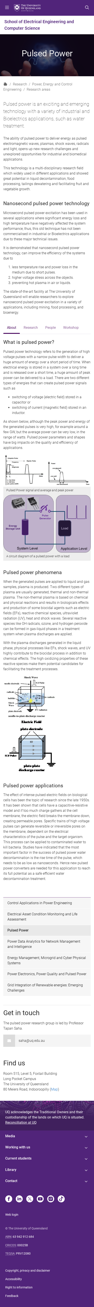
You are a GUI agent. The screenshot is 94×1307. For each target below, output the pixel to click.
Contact (11, 1181)
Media (10, 1136)
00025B (22, 1245)
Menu (7, 8)
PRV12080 (23, 1253)
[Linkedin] (19, 1199)
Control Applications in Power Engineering (39, 903)
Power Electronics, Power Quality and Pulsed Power (46, 974)
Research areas (38, 89)
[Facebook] (8, 1199)
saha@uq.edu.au (32, 1041)
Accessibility (13, 1279)
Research (20, 84)
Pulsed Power (17, 930)
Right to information (19, 1287)
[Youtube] (40, 1199)
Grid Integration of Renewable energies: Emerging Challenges (45, 987)
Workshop (71, 327)
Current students (18, 1158)
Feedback (11, 1296)
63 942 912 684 (23, 1236)
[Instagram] (50, 1199)
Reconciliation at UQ (21, 1122)
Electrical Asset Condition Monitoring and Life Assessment (42, 916)
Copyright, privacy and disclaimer (27, 1270)
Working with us (17, 1147)
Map (54, 1089)
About (11, 327)
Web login (11, 1214)
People (50, 327)
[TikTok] (61, 1199)
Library (10, 1170)
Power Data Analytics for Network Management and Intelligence (43, 944)
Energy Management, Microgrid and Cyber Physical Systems (46, 960)
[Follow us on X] (29, 1199)
